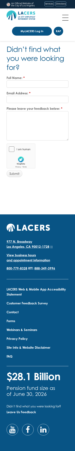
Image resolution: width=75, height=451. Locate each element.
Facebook (28, 429)
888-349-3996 (44, 268)
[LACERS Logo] (21, 15)
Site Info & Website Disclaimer (28, 347)
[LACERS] (28, 227)
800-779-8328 (17, 268)
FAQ (9, 356)
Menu (65, 17)
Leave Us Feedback (21, 412)
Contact (13, 312)
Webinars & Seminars (22, 330)
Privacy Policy (17, 339)
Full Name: (16, 78)
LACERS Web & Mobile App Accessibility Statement (36, 291)
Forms (11, 321)
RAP (58, 31)
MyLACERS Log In (32, 31)
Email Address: (18, 93)
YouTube (12, 429)
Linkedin (43, 429)
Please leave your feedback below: (34, 108)
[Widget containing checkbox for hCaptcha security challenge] (21, 156)
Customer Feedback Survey (27, 303)
